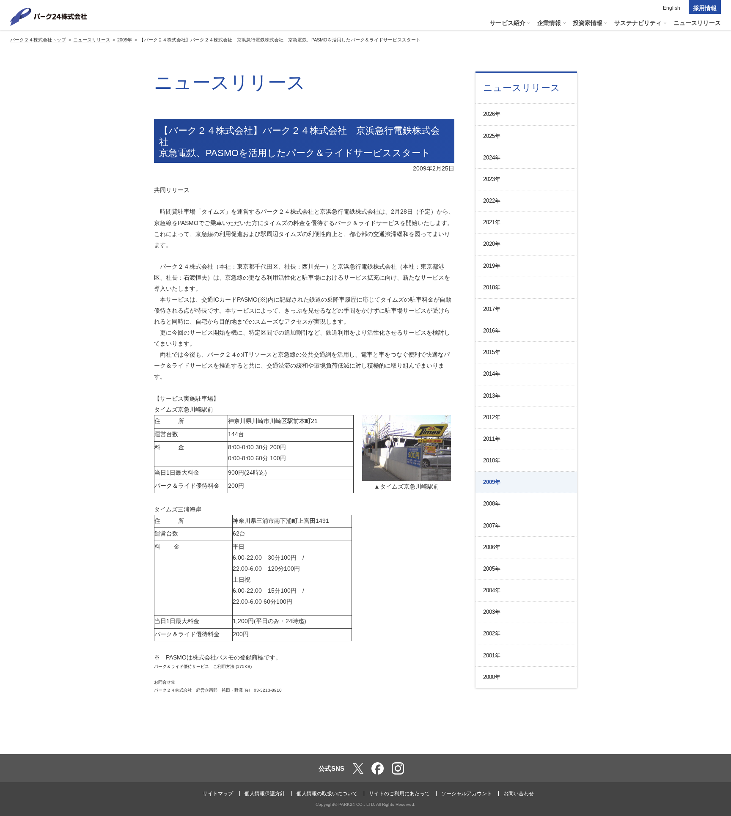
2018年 (491, 287)
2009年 (491, 482)
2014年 (491, 374)
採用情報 (705, 8)
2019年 (491, 266)
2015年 (491, 352)
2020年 (491, 244)
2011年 (491, 439)
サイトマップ (218, 794)
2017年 (491, 309)
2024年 (491, 157)
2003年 (491, 612)
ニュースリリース (521, 87)
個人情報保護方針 (265, 794)
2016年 (491, 330)
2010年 (491, 460)
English (671, 8)
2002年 (491, 633)
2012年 (491, 417)
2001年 (491, 655)
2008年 (491, 503)
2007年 (491, 525)
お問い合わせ (518, 794)
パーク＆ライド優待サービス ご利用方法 (194, 666)
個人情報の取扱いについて (327, 794)
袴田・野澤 (232, 690)
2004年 (491, 590)
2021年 (491, 222)
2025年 (491, 136)
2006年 (491, 547)
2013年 (491, 396)
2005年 (491, 569)
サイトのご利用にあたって (399, 794)
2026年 (491, 114)
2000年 (491, 677)
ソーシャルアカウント (466, 794)
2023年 (491, 179)
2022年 (491, 201)
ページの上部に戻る (712, 736)
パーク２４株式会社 (48, 17)
